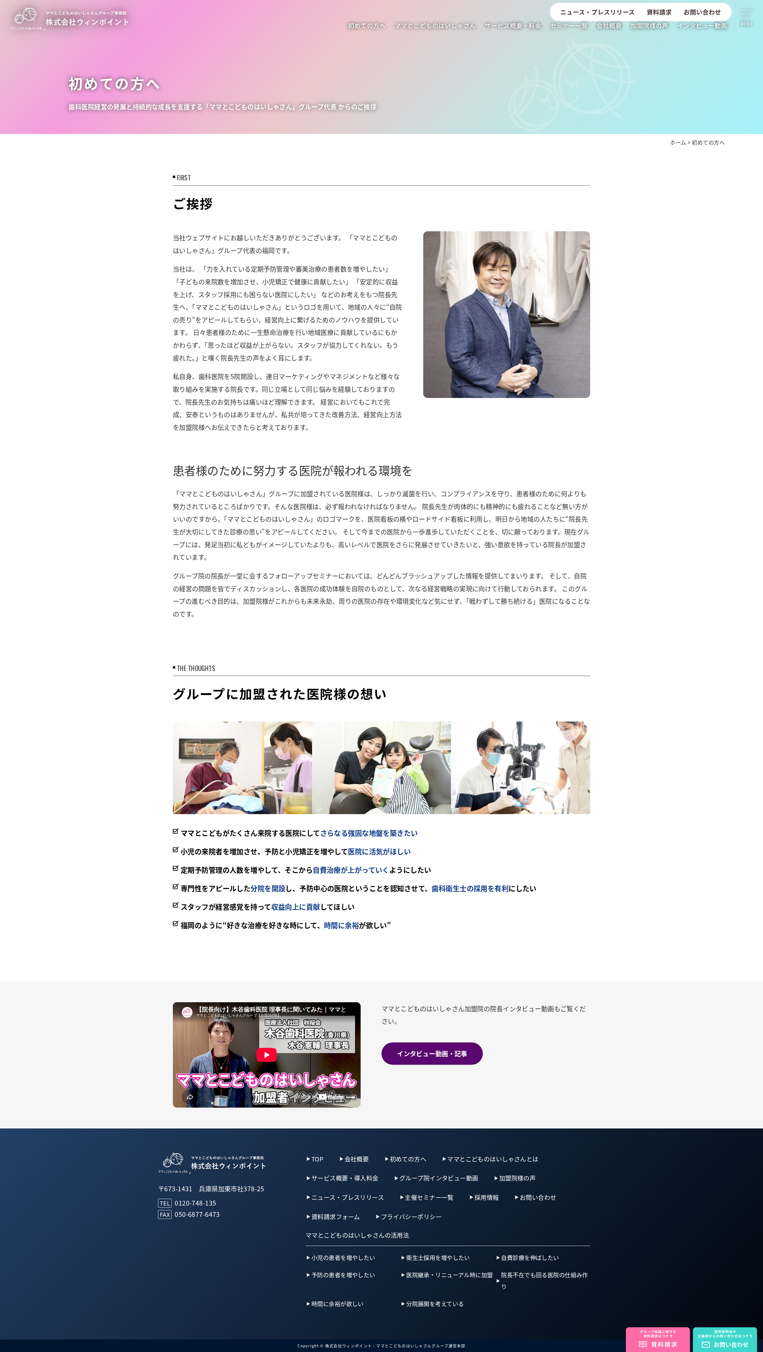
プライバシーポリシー (411, 1216)
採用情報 (486, 1197)
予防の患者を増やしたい (343, 1275)
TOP (317, 1158)
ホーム (678, 142)
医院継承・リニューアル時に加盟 (449, 1275)
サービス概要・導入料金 (345, 1177)
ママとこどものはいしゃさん (435, 25)
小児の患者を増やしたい (343, 1257)
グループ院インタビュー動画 (438, 1177)
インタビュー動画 (702, 25)
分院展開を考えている (435, 1304)
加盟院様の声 (649, 25)
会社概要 (609, 25)
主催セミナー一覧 (429, 1197)
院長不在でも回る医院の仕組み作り (544, 1281)
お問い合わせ (702, 11)
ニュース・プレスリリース (597, 11)
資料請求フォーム (335, 1216)
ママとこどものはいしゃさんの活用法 (357, 1235)
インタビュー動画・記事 (432, 1053)
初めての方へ (367, 25)
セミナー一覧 (569, 25)
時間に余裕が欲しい (337, 1304)
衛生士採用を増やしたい (438, 1257)
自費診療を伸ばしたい (530, 1257)
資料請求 (659, 11)
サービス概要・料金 (513, 25)
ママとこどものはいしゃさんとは (492, 1158)
